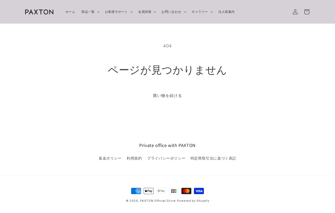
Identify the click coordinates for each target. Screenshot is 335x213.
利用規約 (134, 158)
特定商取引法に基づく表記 (213, 158)
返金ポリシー (110, 158)
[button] (90, 12)
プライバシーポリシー (166, 158)
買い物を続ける (167, 95)
